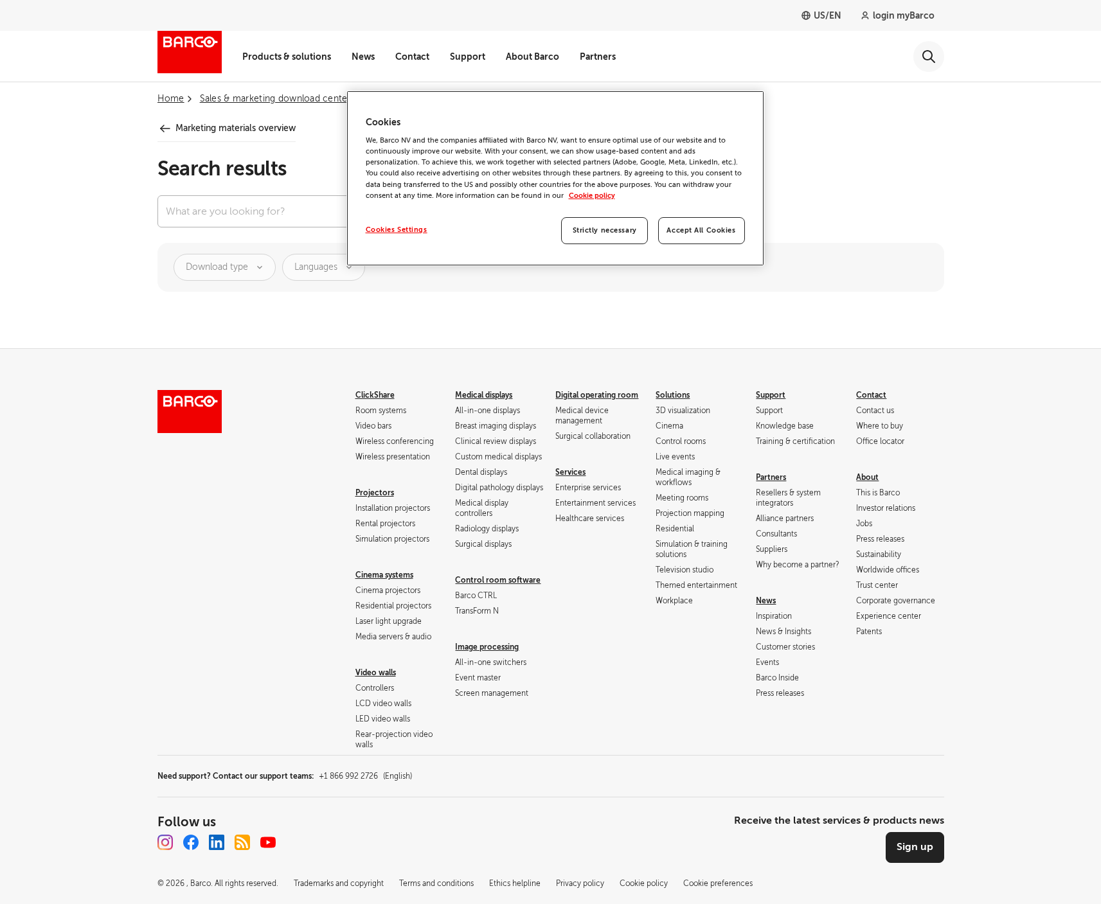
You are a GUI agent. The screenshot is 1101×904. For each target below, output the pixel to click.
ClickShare (375, 395)
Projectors (374, 492)
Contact (412, 56)
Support (467, 56)
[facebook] (191, 842)
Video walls (375, 672)
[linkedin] (216, 842)
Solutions (673, 395)
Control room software (498, 580)
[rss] (242, 842)
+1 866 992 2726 (365, 776)
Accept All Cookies (701, 230)
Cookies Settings (396, 230)
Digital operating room (596, 395)
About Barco (532, 56)
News (363, 56)
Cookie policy (592, 195)
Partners (598, 56)
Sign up (915, 847)
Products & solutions (286, 56)
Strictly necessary (605, 230)
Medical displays (483, 395)
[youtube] (268, 842)
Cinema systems (384, 575)
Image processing (487, 647)
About (867, 477)
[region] (555, 178)
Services (570, 472)
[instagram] (165, 842)
